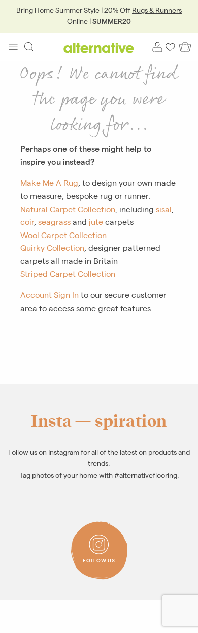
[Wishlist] (170, 47)
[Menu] (13, 47)
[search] (29, 47)
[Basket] (185, 47)
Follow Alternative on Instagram (102, 537)
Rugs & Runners (157, 9)
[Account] (157, 47)
